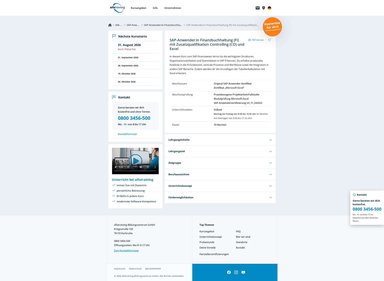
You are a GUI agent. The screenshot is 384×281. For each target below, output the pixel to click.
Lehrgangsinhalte (179, 139)
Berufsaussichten (178, 174)
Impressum (119, 268)
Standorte (241, 242)
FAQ (238, 231)
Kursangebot (207, 231)
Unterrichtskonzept (180, 186)
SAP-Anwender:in (133, 25)
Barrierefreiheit (153, 268)
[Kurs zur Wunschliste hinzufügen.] (269, 39)
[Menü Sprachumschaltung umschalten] (269, 8)
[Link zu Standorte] (263, 8)
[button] (140, 8)
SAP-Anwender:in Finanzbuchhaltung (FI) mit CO (163, 25)
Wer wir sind (243, 236)
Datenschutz (135, 268)
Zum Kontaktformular (126, 250)
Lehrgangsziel (176, 151)
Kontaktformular (127, 134)
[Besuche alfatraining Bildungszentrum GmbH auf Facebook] (229, 272)
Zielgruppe (174, 162)
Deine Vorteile (208, 247)
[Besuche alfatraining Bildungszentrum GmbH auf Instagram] (236, 272)
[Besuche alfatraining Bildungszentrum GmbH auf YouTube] (243, 272)
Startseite (110, 25)
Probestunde (207, 242)
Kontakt (240, 247)
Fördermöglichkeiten (181, 197)
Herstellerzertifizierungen (214, 254)
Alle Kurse (119, 25)
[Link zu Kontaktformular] (258, 8)
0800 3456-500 (367, 209)
